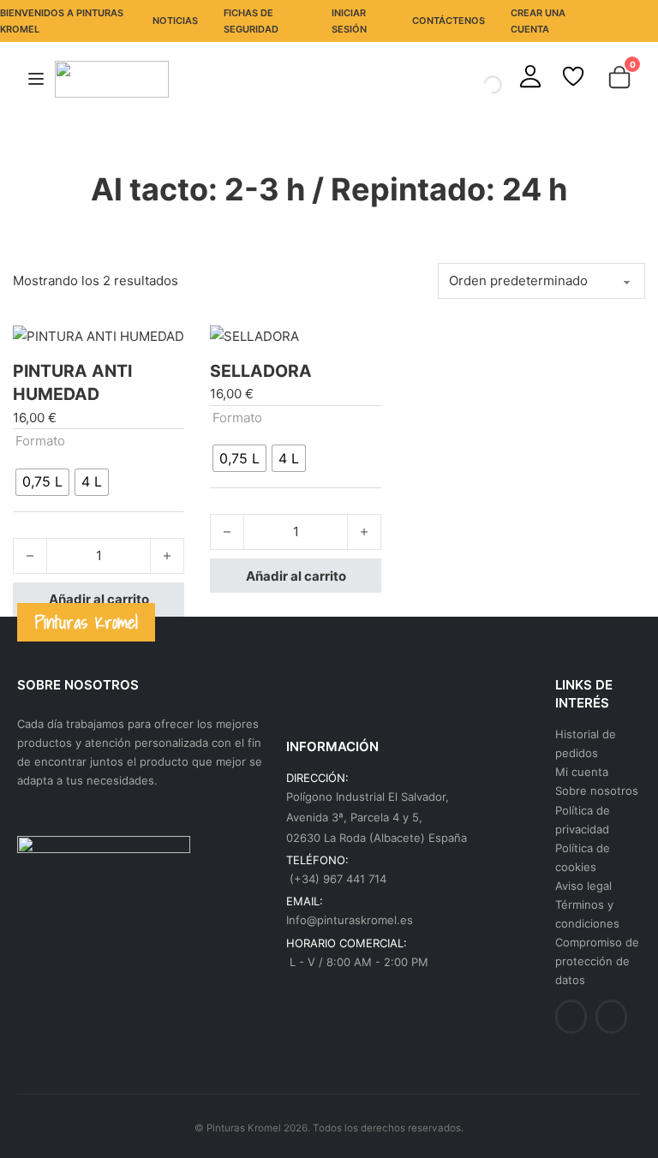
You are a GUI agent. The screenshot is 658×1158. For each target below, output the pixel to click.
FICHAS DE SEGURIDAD (251, 21)
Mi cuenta (581, 772)
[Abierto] (36, 80)
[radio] (42, 482)
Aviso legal (583, 885)
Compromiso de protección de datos (597, 961)
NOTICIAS (175, 21)
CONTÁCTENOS (448, 21)
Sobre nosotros (596, 790)
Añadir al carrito (99, 599)
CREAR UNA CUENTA (538, 21)
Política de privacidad (582, 819)
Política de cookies (582, 857)
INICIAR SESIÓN (349, 21)
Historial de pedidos (585, 743)
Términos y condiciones (587, 914)
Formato (40, 441)
